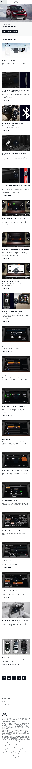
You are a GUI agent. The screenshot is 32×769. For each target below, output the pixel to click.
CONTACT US (4, 701)
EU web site (27, 761)
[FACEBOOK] (14, 678)
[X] (19, 678)
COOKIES (4, 707)
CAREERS (4, 695)
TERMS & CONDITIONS (7, 698)
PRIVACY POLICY (5, 704)
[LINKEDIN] (24, 678)
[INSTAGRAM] (4, 678)
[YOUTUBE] (9, 678)
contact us (7, 765)
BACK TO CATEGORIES (10, 31)
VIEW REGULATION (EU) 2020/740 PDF (10, 721)
